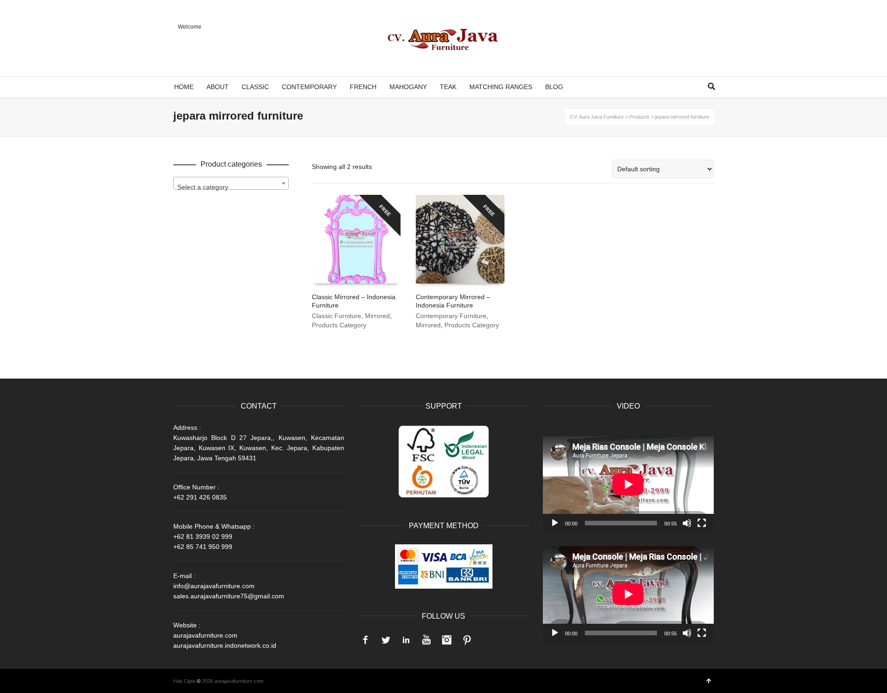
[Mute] (687, 523)
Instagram (446, 640)
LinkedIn (406, 640)
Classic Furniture (336, 315)
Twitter (385, 640)
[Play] (554, 523)
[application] (628, 484)
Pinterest (467, 640)
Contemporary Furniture (451, 315)
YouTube (426, 640)
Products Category (339, 325)
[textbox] (231, 187)
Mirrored (377, 315)
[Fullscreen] (701, 523)
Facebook (365, 640)
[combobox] (231, 183)
